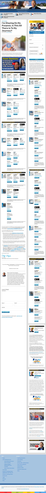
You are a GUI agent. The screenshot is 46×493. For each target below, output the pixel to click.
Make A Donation (37, 13)
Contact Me (5, 475)
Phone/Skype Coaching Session (24, 14)
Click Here (39, 61)
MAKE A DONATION (37, 375)
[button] (22, 10)
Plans (4, 480)
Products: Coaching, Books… (8, 474)
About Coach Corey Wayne (9, 468)
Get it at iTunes (22, 78)
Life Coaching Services (7, 459)
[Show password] (42, 45)
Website (3, 307)
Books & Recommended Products (9, 17)
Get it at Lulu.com (22, 92)
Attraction (19, 461)
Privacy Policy (36, 486)
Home (4, 458)
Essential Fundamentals (21, 469)
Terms (41, 486)
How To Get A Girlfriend (21, 464)
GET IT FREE (9, 130)
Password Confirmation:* (33, 47)
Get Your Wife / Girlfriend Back (23, 462)
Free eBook (5, 469)
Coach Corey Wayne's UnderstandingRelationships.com (8, 3)
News (18, 470)
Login (4, 477)
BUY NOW (9, 95)
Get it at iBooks (15, 93)
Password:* (31, 43)
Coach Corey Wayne (9, 32)
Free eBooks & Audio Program (8, 14)
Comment (4, 290)
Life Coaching (4, 21)
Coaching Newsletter (21, 458)
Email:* (30, 39)
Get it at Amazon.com (9, 79)
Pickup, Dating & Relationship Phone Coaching (8, 465)
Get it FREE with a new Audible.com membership (38, 85)
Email (15, 303)
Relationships (19, 466)
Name (3, 303)
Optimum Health (20, 467)
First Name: (31, 35)
